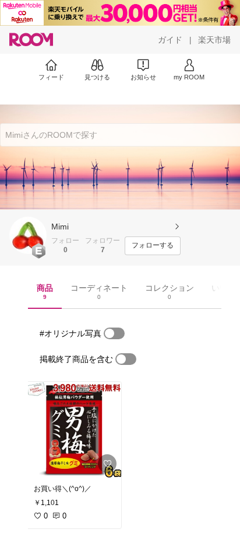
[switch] (114, 333)
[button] (28, 235)
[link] (74, 430)
